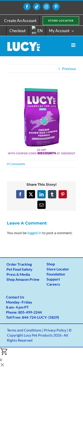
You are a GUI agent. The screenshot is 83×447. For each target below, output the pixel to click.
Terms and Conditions (24, 330)
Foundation (56, 274)
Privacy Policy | (56, 330)
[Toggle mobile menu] (73, 45)
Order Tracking (19, 264)
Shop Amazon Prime (22, 279)
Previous (69, 68)
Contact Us (15, 297)
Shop (51, 264)
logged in (34, 233)
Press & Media (18, 274)
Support (53, 279)
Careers (53, 284)
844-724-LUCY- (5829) (40, 317)
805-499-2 (27, 312)
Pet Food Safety (19, 269)
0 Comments (16, 164)
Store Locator (58, 269)
